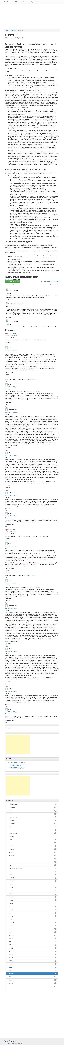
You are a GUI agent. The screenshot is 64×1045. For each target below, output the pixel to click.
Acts (32, 842)
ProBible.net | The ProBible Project (13, 2)
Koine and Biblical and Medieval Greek (32, 868)
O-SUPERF (32, 964)
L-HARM (32, 890)
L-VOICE (32, 925)
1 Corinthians (32, 807)
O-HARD (32, 948)
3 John (32, 839)
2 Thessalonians (32, 833)
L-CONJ (32, 887)
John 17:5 (22, 762)
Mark (32, 932)
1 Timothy (32, 820)
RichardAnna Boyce (14, 764)
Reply (6, 344)
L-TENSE (32, 913)
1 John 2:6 (23, 764)
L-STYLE (32, 909)
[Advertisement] (32, 17)
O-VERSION (32, 967)
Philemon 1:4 (53, 285)
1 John (32, 811)
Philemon (12, 30)
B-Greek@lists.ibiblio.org (30, 379)
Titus (32, 986)
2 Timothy (32, 836)
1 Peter (32, 814)
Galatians (32, 852)
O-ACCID (32, 938)
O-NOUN (32, 957)
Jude (32, 865)
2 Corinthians (32, 823)
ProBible (23, 38)
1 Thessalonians (32, 817)
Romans (32, 983)
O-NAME (32, 954)
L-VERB (32, 919)
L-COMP (32, 884)
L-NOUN (32, 900)
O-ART (32, 941)
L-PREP (32, 906)
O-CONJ (32, 945)
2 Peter (32, 830)
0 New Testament (32, 804)
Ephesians (32, 849)
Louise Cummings (14, 762)
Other (32, 970)
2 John (32, 826)
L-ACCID (32, 871)
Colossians (32, 846)
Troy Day (12, 765)
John (32, 862)
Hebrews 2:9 (23, 767)
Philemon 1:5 (10, 285)
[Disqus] (32, 307)
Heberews (32, 855)
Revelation (32, 980)
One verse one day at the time (31, 2)
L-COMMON (32, 881)
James (32, 858)
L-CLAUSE (32, 878)
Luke (32, 929)
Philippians (32, 976)
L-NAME (32, 897)
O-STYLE (32, 961)
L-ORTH (32, 903)
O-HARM (32, 951)
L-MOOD (32, 894)
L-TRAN (32, 916)
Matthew (32, 935)
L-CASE (32, 874)
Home (6, 30)
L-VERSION (32, 922)
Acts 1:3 (22, 768)
